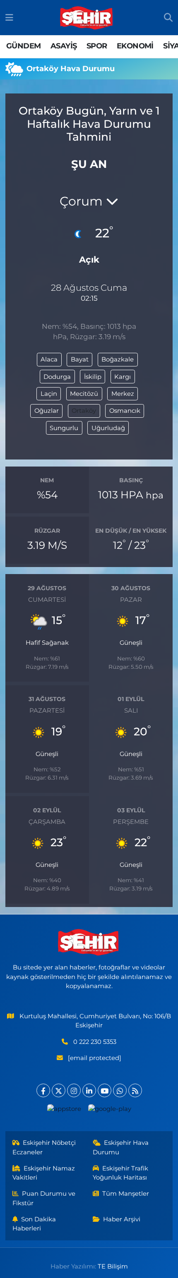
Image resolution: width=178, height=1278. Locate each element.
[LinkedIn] (89, 1090)
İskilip (92, 377)
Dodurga (57, 377)
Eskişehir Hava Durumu (121, 1147)
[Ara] (168, 17)
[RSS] (135, 1090)
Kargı (122, 377)
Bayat (80, 359)
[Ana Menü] (9, 17)
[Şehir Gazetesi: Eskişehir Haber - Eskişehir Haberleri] (87, 18)
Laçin (49, 393)
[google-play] (109, 1110)
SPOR (97, 45)
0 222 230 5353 (94, 1042)
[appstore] (64, 1110)
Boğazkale (117, 359)
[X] (58, 1090)
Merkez (122, 393)
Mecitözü (84, 393)
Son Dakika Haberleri (34, 1224)
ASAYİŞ (64, 45)
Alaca (49, 359)
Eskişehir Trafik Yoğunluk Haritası (121, 1173)
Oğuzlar (46, 410)
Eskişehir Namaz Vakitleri (43, 1173)
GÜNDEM (23, 45)
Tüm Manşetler (125, 1193)
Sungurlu (64, 428)
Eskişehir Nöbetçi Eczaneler (44, 1147)
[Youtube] (104, 1090)
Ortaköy (84, 410)
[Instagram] (74, 1090)
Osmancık (124, 410)
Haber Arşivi (121, 1219)
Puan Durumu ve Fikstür (44, 1198)
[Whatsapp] (120, 1090)
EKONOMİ (135, 45)
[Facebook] (43, 1090)
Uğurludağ (108, 428)
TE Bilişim (113, 1266)
